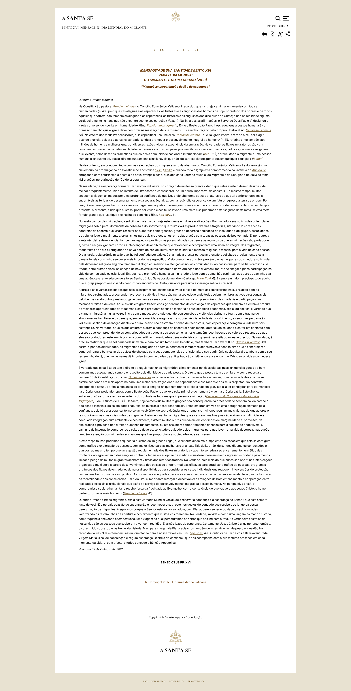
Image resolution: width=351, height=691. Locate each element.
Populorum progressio (162, 125)
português (276, 27)
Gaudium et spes (124, 106)
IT (183, 50)
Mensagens (90, 27)
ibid (206, 154)
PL (189, 50)
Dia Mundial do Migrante (124, 27)
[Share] (288, 34)
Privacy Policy (196, 681)
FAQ (145, 681)
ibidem (257, 158)
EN (162, 50)
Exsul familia (163, 170)
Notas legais (158, 681)
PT (196, 50)
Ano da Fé (259, 170)
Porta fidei (204, 278)
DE (155, 50)
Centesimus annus (258, 130)
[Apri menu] (285, 18)
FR (176, 50)
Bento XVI (70, 27)
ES (169, 50)
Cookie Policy (176, 681)
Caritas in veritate (188, 135)
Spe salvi (165, 214)
